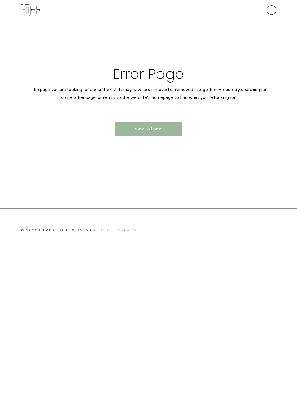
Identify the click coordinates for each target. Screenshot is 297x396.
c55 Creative (123, 230)
